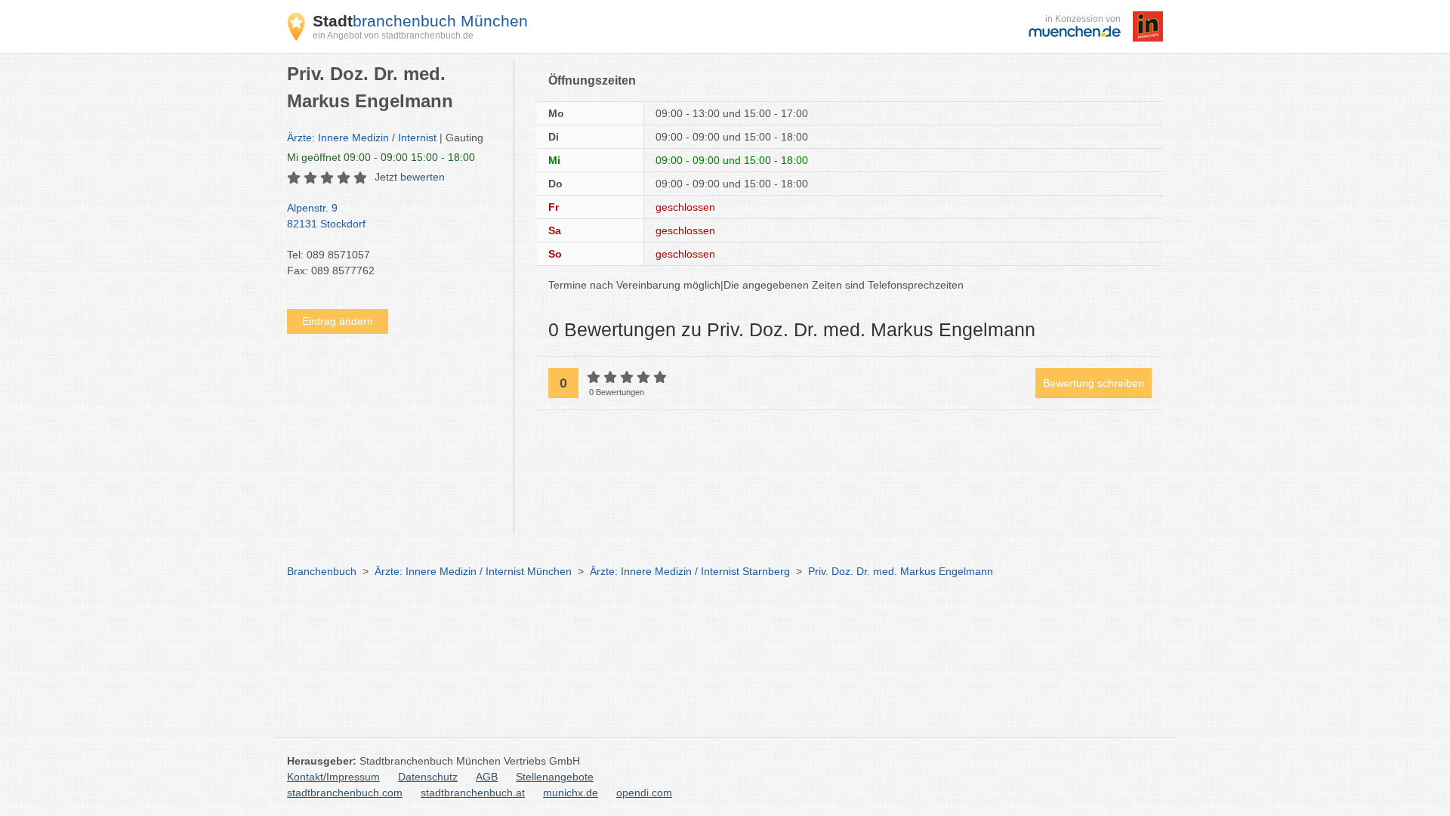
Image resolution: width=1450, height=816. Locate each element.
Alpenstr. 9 (326, 216)
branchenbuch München (420, 20)
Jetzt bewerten (410, 177)
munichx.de (570, 793)
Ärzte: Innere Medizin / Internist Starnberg (690, 571)
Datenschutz (428, 777)
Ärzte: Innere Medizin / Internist (362, 137)
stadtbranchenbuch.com (345, 793)
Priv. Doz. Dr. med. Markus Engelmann (900, 571)
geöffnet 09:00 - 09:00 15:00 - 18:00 (381, 157)
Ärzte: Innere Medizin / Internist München (473, 571)
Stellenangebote (555, 777)
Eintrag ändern (337, 321)
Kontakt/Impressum (333, 777)
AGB (487, 777)
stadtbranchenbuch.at (473, 793)
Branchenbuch (321, 571)
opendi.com (644, 793)
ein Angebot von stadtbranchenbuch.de (393, 35)
